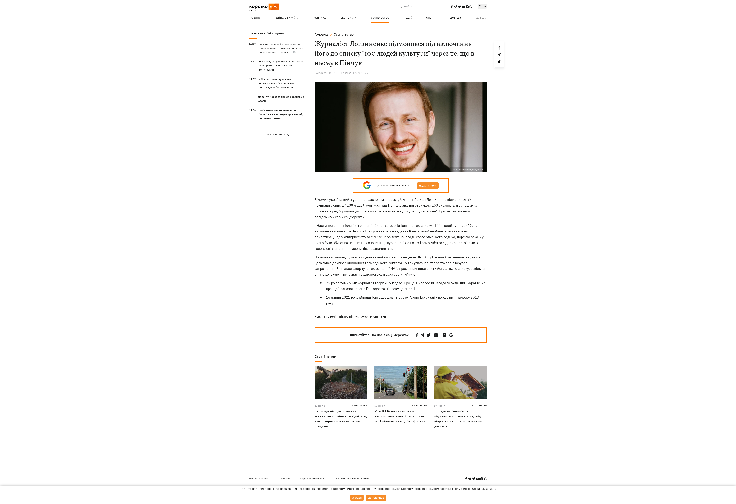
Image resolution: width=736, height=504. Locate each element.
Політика (319, 17)
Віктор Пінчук (349, 316)
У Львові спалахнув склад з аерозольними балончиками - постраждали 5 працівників (277, 83)
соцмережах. (354, 217)
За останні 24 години (266, 33)
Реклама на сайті (259, 478)
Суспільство (380, 17)
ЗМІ (383, 316)
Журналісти (369, 316)
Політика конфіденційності (353, 478)
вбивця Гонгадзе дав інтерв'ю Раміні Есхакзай (397, 297)
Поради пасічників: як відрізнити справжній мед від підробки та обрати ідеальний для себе (458, 419)
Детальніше (376, 497)
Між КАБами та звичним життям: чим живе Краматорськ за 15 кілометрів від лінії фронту (399, 416)
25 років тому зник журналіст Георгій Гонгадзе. (364, 283)
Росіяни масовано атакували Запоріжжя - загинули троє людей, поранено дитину (281, 114)
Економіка (348, 17)
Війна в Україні (286, 17)
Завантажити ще (278, 134)
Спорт (430, 17)
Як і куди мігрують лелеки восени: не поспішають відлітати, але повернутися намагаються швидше (341, 419)
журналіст (358, 199)
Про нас (285, 478)
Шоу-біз (455, 17)
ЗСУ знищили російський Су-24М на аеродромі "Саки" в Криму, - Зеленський (281, 65)
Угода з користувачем (313, 478)
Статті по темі (326, 356)
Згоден (357, 497)
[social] (451, 6)
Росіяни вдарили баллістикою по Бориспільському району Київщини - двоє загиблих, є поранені (282, 48)
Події (408, 17)
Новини (255, 17)
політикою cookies (484, 489)
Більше (481, 17)
